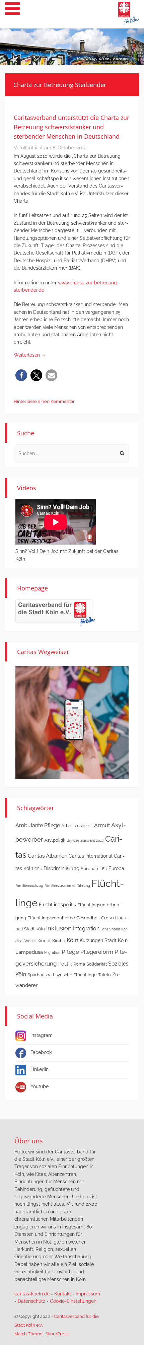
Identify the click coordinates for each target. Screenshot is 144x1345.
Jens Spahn (110, 929)
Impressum (88, 1293)
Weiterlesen (30, 355)
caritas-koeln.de (32, 1293)
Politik (65, 964)
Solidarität (96, 964)
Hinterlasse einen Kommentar (44, 401)
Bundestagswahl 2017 (85, 840)
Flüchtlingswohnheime (51, 917)
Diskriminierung (61, 868)
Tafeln (104, 974)
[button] (21, 375)
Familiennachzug (29, 885)
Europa (116, 868)
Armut (102, 825)
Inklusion (59, 928)
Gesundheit (88, 917)
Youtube (39, 1086)
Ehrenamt (91, 868)
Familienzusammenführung (67, 885)
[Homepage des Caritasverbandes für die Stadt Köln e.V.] (55, 612)
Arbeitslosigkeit (77, 825)
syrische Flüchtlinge (76, 974)
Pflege (70, 951)
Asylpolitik (54, 840)
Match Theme (28, 1333)
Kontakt (62, 1293)
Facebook (41, 1052)
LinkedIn (39, 1069)
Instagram (41, 1035)
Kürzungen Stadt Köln (104, 940)
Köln (72, 940)
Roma (79, 964)
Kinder (44, 940)
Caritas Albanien (47, 856)
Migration (52, 952)
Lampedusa (29, 952)
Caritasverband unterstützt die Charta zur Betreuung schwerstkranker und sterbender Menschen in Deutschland (71, 127)
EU (104, 869)
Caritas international (91, 856)
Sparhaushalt (40, 974)
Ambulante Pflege (37, 825)
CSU (38, 869)
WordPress (57, 1333)
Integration (86, 928)
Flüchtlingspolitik (57, 904)
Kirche (58, 940)
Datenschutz (31, 1301)
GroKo (107, 917)
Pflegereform (96, 952)
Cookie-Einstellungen (73, 1301)
